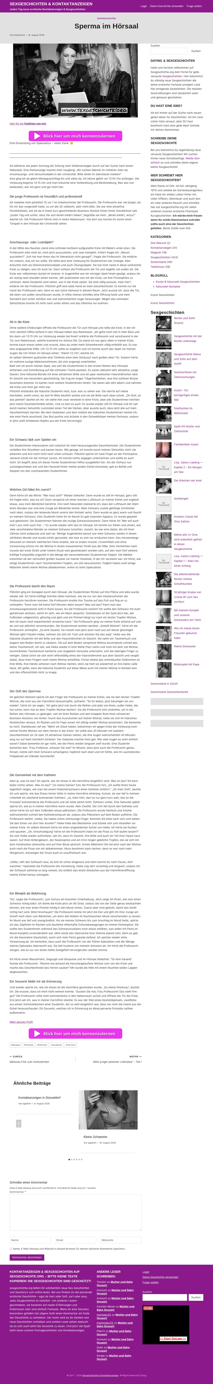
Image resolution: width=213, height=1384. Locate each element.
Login (144, 6)
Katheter (42, 1045)
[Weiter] (132, 1123)
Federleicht (19, 35)
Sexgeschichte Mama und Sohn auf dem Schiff (187, 359)
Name (15, 1240)
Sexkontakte (158, 262)
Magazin (156, 252)
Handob (28, 1045)
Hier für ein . (28, 123)
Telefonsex (157, 266)
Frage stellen (194, 6)
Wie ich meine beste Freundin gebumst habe (186, 633)
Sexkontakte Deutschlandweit (169, 691)
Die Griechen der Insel (188, 480)
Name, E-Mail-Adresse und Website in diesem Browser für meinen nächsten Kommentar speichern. (69, 1248)
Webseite (107, 1240)
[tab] (69, 1159)
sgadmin (27, 1103)
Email (59, 1240)
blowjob (15, 1045)
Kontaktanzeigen (161, 247)
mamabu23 (104, 1314)
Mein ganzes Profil (21, 1022)
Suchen (155, 45)
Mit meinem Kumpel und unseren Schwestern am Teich (187, 615)
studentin (56, 1045)
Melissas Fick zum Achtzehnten (29, 1059)
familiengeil (181, 498)
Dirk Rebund (158, 243)
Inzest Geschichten (162, 303)
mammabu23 (105, 1322)
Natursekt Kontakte (168, 286)
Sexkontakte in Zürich (164, 683)
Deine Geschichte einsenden (166, 6)
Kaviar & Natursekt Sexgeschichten (178, 281)
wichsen (71, 1045)
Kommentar (18, 1191)
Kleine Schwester (95, 1137)
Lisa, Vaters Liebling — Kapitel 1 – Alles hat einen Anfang (188, 561)
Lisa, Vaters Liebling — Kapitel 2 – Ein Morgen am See (188, 467)
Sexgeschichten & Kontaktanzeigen (100, 1375)
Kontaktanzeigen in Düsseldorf (39, 1097)
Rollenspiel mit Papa (186, 664)
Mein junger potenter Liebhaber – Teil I (117, 1059)
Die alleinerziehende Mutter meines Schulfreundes (186, 579)
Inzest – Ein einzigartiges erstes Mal (186, 395)
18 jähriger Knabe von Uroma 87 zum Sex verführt (187, 597)
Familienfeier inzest (186, 444)
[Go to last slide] (18, 1123)
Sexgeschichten (106, 18)
